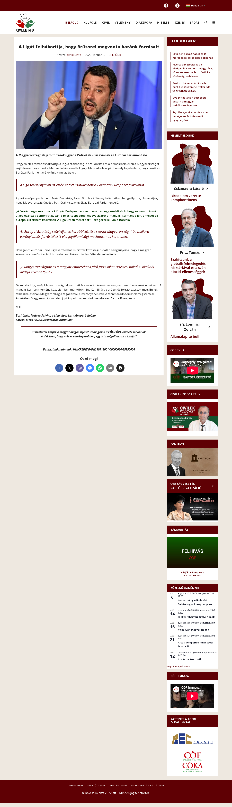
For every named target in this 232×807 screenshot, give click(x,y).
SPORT (194, 22)
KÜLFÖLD (90, 22)
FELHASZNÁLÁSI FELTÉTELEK (147, 785)
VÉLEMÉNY (122, 22)
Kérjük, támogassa (192, 572)
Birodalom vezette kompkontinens (186, 197)
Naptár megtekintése (178, 666)
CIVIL (106, 22)
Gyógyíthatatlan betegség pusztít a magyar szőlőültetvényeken (189, 101)
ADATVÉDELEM (118, 785)
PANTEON (177, 443)
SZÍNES (179, 22)
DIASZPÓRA (144, 22)
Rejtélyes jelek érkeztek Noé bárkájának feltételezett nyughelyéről (190, 116)
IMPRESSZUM (75, 785)
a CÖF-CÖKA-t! (192, 575)
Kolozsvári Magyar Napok (193, 629)
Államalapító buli (185, 336)
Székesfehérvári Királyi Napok (196, 617)
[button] (206, 22)
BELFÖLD (71, 22)
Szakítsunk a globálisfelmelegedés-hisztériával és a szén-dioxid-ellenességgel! (189, 265)
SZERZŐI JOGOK (96, 785)
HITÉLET (163, 22)
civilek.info (74, 55)
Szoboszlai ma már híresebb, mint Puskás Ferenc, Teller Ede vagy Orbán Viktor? (191, 86)
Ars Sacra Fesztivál (189, 659)
